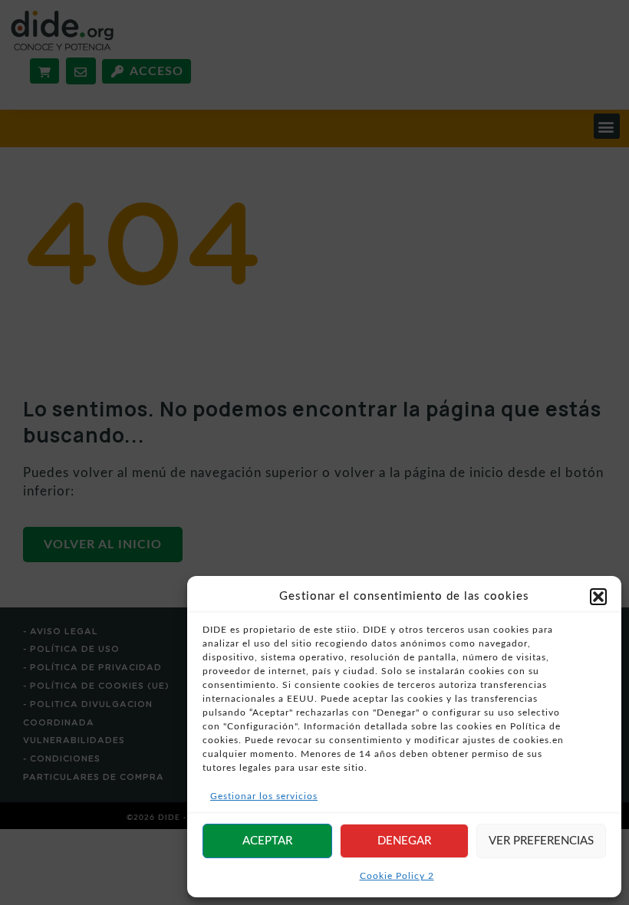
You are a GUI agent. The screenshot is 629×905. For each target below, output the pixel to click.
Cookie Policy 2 (397, 875)
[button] (598, 596)
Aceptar (267, 841)
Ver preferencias (541, 841)
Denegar (404, 841)
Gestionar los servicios (264, 796)
